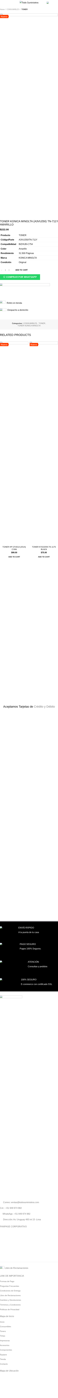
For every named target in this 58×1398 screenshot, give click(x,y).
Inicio (2, 1322)
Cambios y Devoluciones (10, 1300)
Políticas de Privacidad (9, 1309)
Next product (56, 9)
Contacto (4, 1364)
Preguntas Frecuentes (9, 1286)
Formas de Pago (7, 1281)
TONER (24, 9)
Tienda (3, 1359)
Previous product (51, 9)
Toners (3, 1331)
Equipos (3, 1355)
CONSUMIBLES (13, 9)
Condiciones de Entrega (10, 1291)
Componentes (6, 1350)
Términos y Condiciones (10, 1305)
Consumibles (5, 1326)
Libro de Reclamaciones (16, 1268)
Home (2, 9)
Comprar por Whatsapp (21, 277)
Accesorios (4, 1345)
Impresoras (5, 1340)
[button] (20, 278)
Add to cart (21, 270)
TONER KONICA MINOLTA (29, 326)
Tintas (2, 1336)
